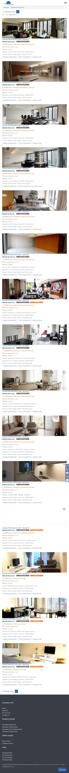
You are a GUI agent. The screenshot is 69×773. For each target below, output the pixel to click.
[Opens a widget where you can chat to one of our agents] (62, 770)
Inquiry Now (37, 57)
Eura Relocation (7, 755)
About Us (5, 710)
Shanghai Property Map (9, 731)
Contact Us (5, 715)
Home (4, 708)
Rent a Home (6, 741)
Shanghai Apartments (9, 724)
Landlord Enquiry (7, 743)
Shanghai (6, 7)
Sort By (12, 14)
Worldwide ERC (7, 753)
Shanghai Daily (7, 760)
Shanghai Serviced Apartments (12, 729)
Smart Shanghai (7, 757)
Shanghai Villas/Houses (10, 727)
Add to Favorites (25, 57)
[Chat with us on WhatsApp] (67, 480)
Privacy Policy (43, 764)
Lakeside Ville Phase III (17, 7)
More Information (10, 57)
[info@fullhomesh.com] (67, 465)
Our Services (6, 713)
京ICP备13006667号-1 (54, 764)
